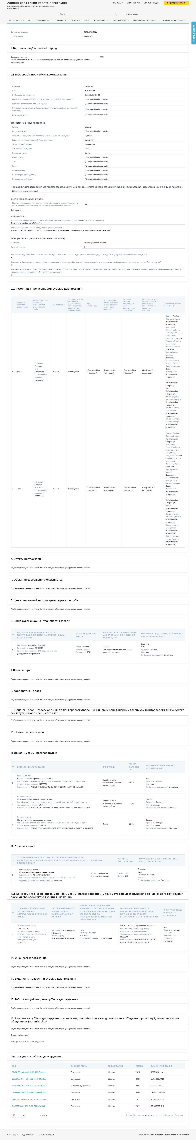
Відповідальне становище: (144, 20)
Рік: (29, 20)
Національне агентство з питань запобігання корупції (166, 1135)
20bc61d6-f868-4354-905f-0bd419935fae (29, 1079)
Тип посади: (61, 20)
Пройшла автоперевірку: (173, 20)
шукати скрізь (132, 14)
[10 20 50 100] (18, 1115)
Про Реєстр (118, 3)
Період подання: (100, 20)
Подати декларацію (176, 3)
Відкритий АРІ (133, 3)
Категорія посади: (80, 20)
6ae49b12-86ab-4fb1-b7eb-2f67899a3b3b (29, 1099)
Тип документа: (43, 20)
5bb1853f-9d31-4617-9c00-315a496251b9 (28, 1106)
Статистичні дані (151, 3)
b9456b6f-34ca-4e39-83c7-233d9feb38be (29, 1086)
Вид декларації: (15, 20)
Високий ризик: (120, 20)
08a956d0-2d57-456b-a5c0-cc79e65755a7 (29, 1093)
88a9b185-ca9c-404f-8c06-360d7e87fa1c (28, 1072)
